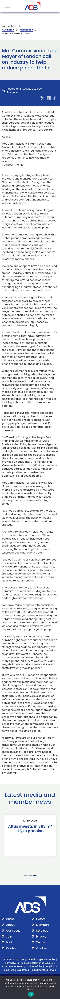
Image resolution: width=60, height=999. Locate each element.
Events (40, 919)
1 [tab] (25, 875)
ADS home (8, 29)
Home (10, 919)
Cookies (42, 948)
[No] (56, 987)
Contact (12, 948)
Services (42, 931)
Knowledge (26, 29)
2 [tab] (30, 875)
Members (43, 925)
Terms (40, 942)
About (10, 925)
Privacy (41, 936)
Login (9, 942)
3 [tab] (34, 875)
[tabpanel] (30, 835)
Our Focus (13, 931)
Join (9, 936)
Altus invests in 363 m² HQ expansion (30, 828)
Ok (30, 994)
